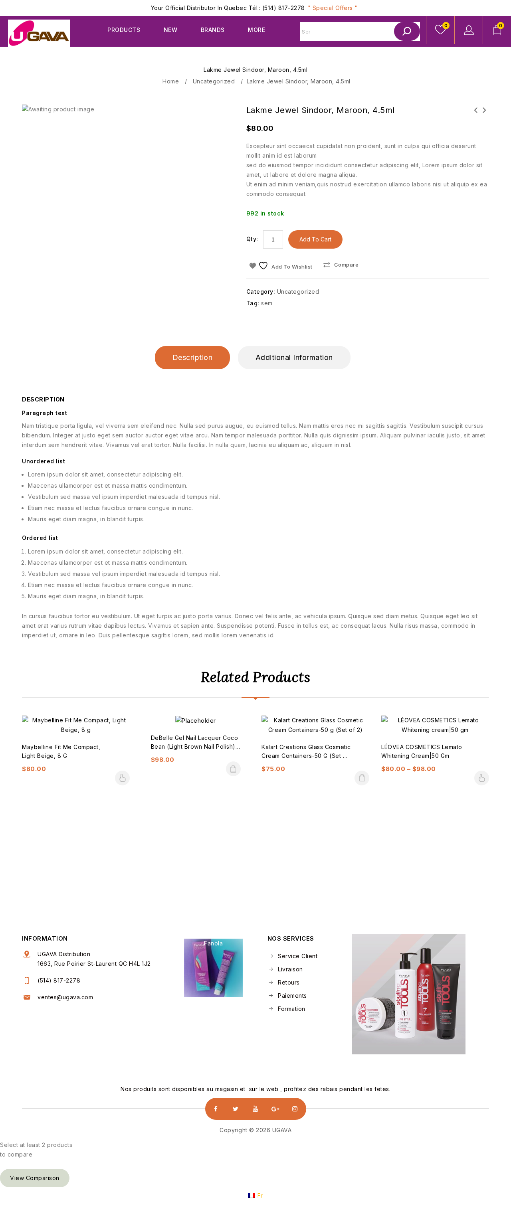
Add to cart (315, 239)
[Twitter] (236, 1109)
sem (267, 303)
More (256, 29)
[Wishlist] (440, 30)
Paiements (291, 995)
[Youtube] (256, 1109)
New (171, 29)
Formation (290, 1008)
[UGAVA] (39, 33)
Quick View (94, 734)
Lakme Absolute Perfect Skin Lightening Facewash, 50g (475, 119)
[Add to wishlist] (76, 734)
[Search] (407, 31)
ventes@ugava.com (65, 997)
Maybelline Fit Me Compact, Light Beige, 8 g (484, 115)
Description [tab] (192, 357)
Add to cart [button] (233, 768)
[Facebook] (216, 1109)
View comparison (34, 1177)
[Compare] (57, 734)
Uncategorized (214, 81)
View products (122, 778)
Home (170, 81)
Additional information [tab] (294, 357)
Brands (213, 29)
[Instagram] (295, 1109)
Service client (297, 956)
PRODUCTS (123, 29)
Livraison (289, 969)
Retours (288, 982)
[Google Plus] (275, 1109)
